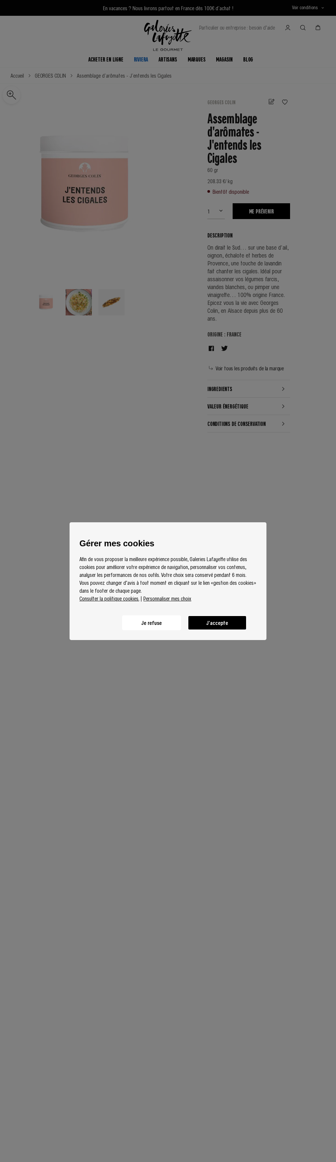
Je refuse (151, 622)
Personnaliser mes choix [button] (167, 598)
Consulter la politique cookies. (109, 598)
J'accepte (217, 622)
